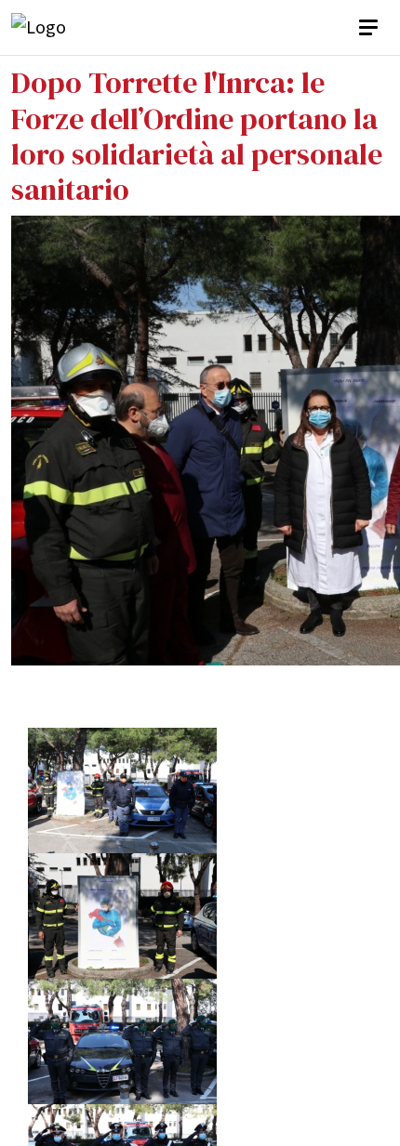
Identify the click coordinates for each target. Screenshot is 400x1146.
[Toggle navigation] (370, 27)
